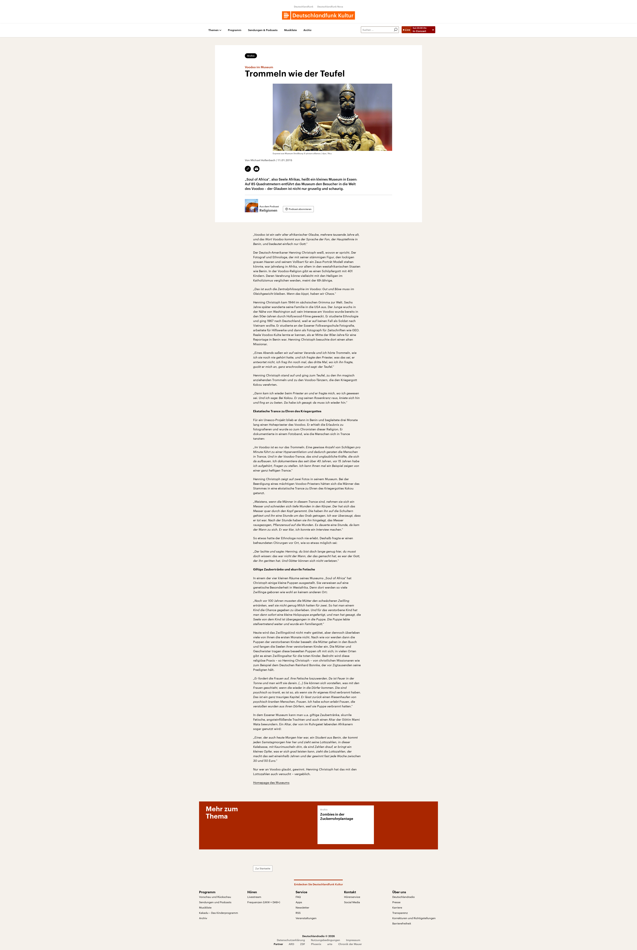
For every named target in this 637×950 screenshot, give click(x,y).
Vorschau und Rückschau (215, 896)
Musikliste (290, 30)
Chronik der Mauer (350, 944)
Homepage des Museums (271, 782)
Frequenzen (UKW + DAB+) (263, 902)
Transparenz (400, 912)
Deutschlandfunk (303, 6)
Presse (396, 902)
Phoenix (316, 944)
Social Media (352, 902)
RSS (298, 912)
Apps (299, 902)
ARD (291, 944)
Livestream (254, 896)
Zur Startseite (262, 868)
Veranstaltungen (306, 918)
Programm (234, 30)
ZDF (302, 944)
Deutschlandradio (403, 896)
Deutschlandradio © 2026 (318, 936)
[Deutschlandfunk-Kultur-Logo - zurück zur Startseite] (318, 15)
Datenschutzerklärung (291, 940)
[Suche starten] (396, 30)
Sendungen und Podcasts (215, 902)
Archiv (307, 30)
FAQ (298, 896)
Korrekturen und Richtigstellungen (414, 918)
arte (329, 944)
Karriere (397, 907)
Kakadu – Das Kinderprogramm (218, 912)
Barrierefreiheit (401, 923)
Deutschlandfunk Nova (330, 6)
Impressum (353, 940)
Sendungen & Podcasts (263, 30)
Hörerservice (352, 896)
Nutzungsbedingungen (325, 940)
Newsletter (302, 907)
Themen (213, 30)
